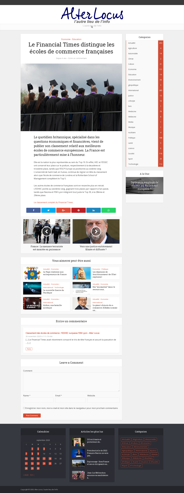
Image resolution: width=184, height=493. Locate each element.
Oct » (32, 475)
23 (38, 463)
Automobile (151, 439)
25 (50, 463)
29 (32, 468)
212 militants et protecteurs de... (94, 440)
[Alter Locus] (92, 15)
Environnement (141, 447)
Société (155, 462)
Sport (125, 465)
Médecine (138, 458)
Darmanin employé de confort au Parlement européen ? (144, 185)
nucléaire (149, 458)
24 (44, 463)
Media (155, 454)
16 (38, 458)
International (48, 287)
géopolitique (128, 450)
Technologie (59, 287)
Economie (65, 39)
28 (26, 468)
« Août (26, 475)
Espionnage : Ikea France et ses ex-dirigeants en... (98, 462)
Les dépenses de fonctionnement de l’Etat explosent (104, 274)
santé (136, 462)
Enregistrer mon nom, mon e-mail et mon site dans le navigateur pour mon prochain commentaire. (71, 408)
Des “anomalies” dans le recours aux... (104, 288)
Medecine (145, 454)
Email (58, 395)
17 (44, 458)
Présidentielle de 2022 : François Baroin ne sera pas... (97, 453)
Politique (105, 269)
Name (26, 395)
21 (26, 463)
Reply (29, 349)
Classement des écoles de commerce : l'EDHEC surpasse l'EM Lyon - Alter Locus (63, 333)
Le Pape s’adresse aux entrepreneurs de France (55, 273)
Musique (126, 458)
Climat (125, 443)
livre (135, 454)
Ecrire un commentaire (77, 58)
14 (26, 458)
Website (91, 395)
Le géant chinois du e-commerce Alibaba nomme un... (105, 307)
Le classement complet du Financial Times (53, 202)
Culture (135, 443)
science (145, 462)
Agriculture (138, 439)
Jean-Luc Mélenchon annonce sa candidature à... (97, 475)
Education (76, 39)
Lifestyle (126, 454)
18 (50, 458)
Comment (27, 370)
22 (32, 463)
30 (38, 468)
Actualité (46, 269)
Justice (153, 450)
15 (32, 458)
